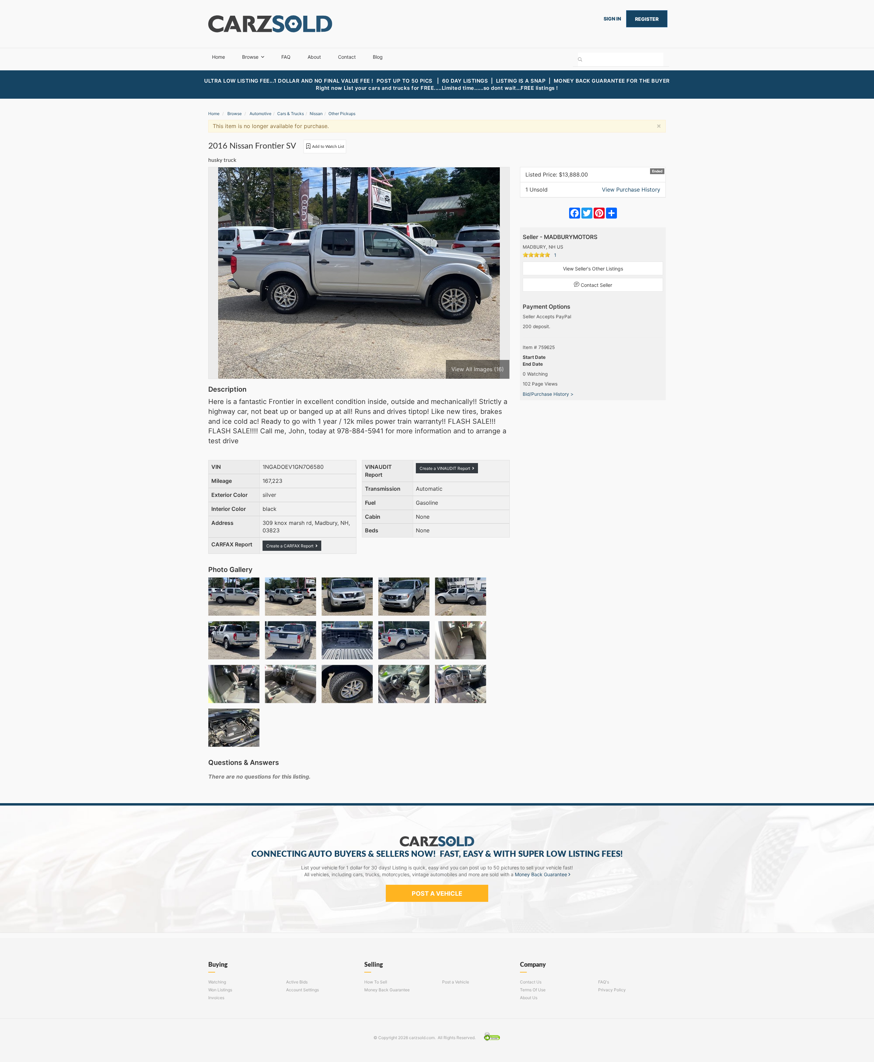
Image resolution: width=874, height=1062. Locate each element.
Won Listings (220, 989)
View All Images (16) (477, 369)
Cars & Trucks (290, 113)
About (314, 57)
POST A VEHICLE (437, 893)
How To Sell (375, 981)
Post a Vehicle (455, 981)
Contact (347, 57)
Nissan (316, 113)
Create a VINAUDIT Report (446, 468)
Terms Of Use (533, 989)
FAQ (286, 57)
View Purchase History (631, 189)
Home (218, 57)
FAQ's (603, 981)
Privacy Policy (612, 989)
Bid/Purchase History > (548, 394)
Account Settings (302, 989)
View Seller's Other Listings (593, 268)
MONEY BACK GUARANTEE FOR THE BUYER (612, 81)
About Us (528, 997)
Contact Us (530, 981)
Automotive (260, 113)
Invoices (216, 997)
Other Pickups (341, 113)
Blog (378, 57)
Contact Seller (595, 285)
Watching (217, 981)
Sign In (612, 19)
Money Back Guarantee (541, 874)
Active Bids (297, 981)
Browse (250, 57)
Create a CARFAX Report (290, 545)
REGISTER (647, 19)
